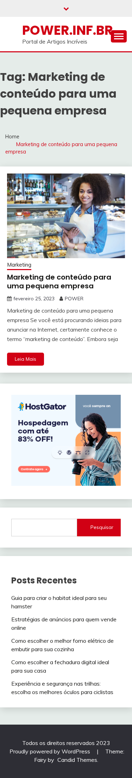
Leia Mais (25, 359)
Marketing (19, 264)
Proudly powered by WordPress (51, 751)
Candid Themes (77, 759)
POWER (74, 298)
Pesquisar (101, 527)
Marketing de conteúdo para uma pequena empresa (59, 281)
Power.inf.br (67, 30)
